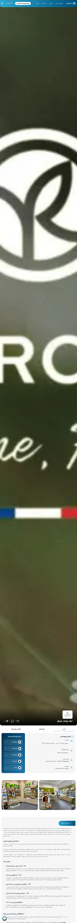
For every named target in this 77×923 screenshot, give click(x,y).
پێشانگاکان (44, 3)
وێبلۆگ (37, 3)
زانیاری (64, 729)
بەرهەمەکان (42, 729)
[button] (4, 795)
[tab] (64, 729)
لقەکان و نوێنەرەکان (16, 729)
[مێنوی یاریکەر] (2, 3)
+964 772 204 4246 (62, 753)
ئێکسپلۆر (51, 3)
